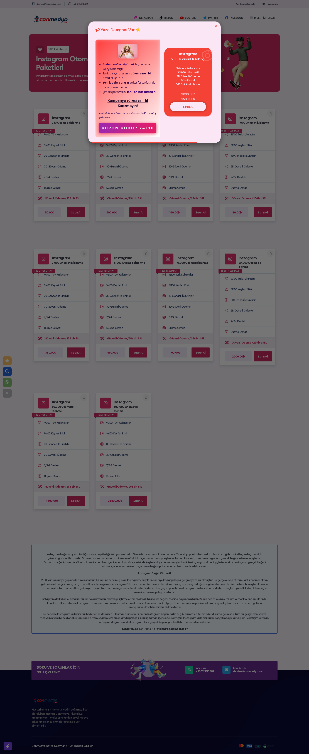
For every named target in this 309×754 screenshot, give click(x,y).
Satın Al (188, 106)
